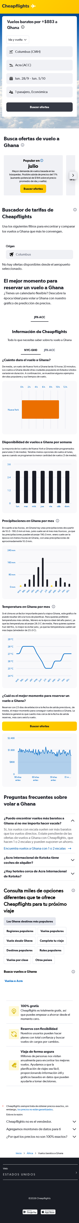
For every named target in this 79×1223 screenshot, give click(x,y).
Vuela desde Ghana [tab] (20, 940)
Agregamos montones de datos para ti (33, 1129)
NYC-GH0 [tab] (30, 350)
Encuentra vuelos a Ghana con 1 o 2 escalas (35, 848)
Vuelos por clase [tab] (17, 960)
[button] (23, 27)
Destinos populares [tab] (19, 950)
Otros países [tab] (43, 960)
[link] (33, 189)
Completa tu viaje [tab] (52, 940)
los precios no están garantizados (35, 1109)
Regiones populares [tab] (20, 931)
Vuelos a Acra (14, 981)
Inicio (19, 1153)
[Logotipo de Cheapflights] (15, 6)
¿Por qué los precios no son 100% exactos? (36, 1137)
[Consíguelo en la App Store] (48, 1212)
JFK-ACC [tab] (39, 317)
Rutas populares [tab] (50, 950)
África (30, 1153)
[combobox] (17, 39)
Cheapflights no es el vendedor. (29, 1122)
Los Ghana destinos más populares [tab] (30, 921)
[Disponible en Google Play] (30, 1212)
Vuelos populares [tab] (52, 931)
